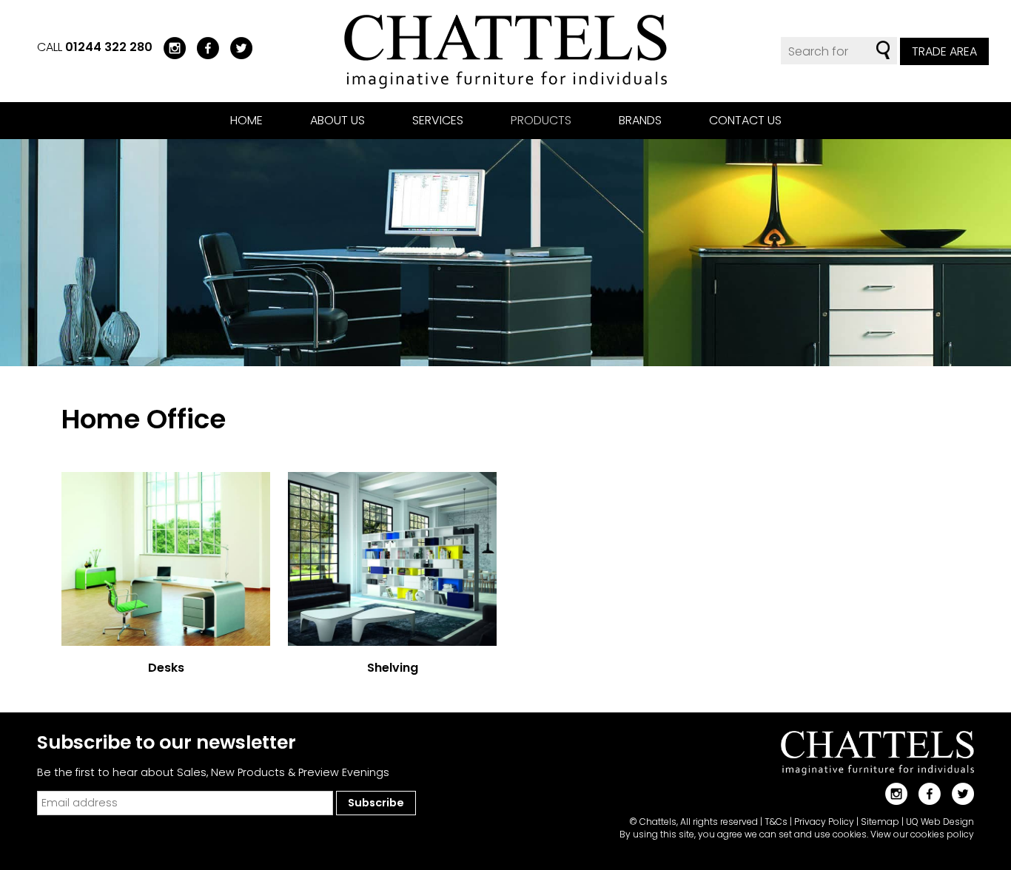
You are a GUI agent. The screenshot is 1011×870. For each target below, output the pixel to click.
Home (246, 120)
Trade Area (944, 51)
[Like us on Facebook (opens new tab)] (202, 46)
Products (541, 120)
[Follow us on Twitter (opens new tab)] (235, 46)
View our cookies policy (922, 834)
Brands (640, 120)
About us (337, 120)
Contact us (745, 120)
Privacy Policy (824, 821)
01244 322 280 (108, 46)
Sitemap (880, 821)
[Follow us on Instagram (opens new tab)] (169, 46)
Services (437, 120)
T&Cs (776, 821)
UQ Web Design (940, 821)
